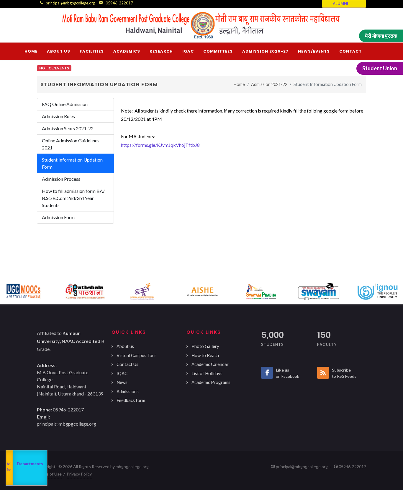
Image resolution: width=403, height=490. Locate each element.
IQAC (122, 373)
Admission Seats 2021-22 (68, 128)
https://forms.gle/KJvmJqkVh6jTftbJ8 (160, 145)
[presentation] (5, 291)
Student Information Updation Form (72, 163)
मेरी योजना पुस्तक (381, 35)
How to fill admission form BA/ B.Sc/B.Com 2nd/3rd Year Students (73, 198)
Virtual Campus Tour (136, 355)
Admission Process (61, 179)
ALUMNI (340, 3)
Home (239, 84)
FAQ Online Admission (65, 104)
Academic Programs (210, 382)
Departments (27, 463)
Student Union (379, 68)
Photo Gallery (205, 346)
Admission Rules (58, 116)
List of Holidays (206, 373)
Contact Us (127, 364)
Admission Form (58, 217)
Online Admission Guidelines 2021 (70, 144)
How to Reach (205, 355)
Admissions (128, 391)
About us (125, 346)
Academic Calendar (210, 364)
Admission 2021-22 (269, 84)
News (122, 382)
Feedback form (131, 400)
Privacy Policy (79, 473)
